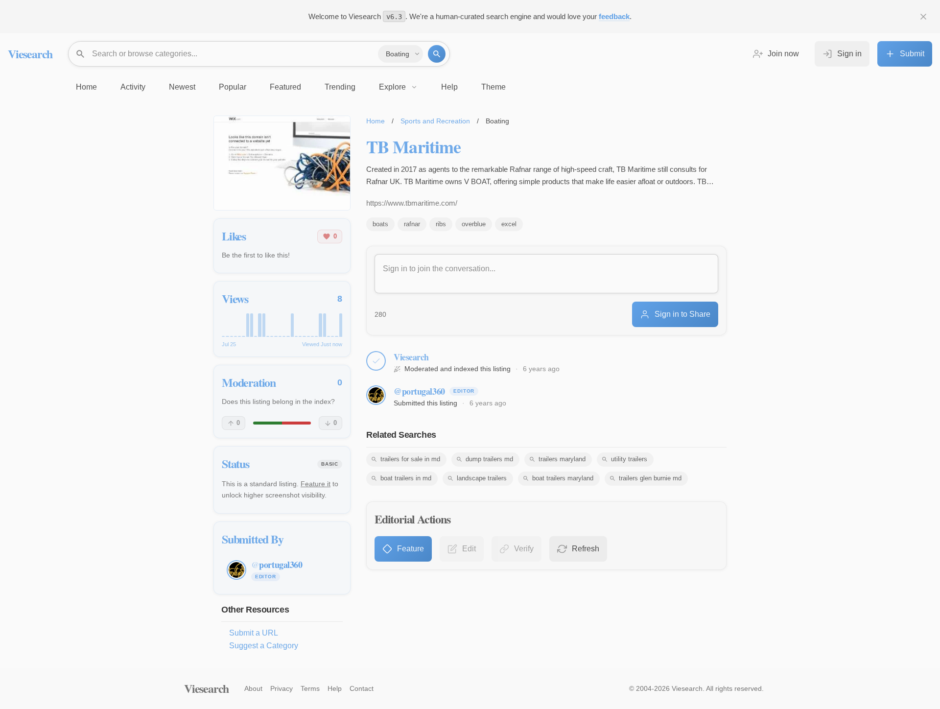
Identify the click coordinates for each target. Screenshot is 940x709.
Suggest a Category (263, 645)
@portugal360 (419, 391)
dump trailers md (489, 459)
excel (509, 224)
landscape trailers (482, 478)
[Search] (437, 54)
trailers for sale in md (410, 459)
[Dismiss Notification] (923, 16)
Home (375, 121)
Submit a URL (253, 633)
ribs (441, 224)
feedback (614, 16)
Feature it (315, 484)
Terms (310, 688)
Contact (362, 688)
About (253, 688)
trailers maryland (562, 459)
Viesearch (30, 53)
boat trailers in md (405, 478)
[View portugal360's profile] (376, 395)
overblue (474, 224)
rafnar (412, 224)
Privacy (281, 688)
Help (335, 688)
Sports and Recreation (435, 121)
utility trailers (629, 459)
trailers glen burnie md (650, 478)
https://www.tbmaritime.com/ (411, 203)
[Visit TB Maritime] (282, 163)
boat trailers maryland (562, 478)
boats (380, 224)
